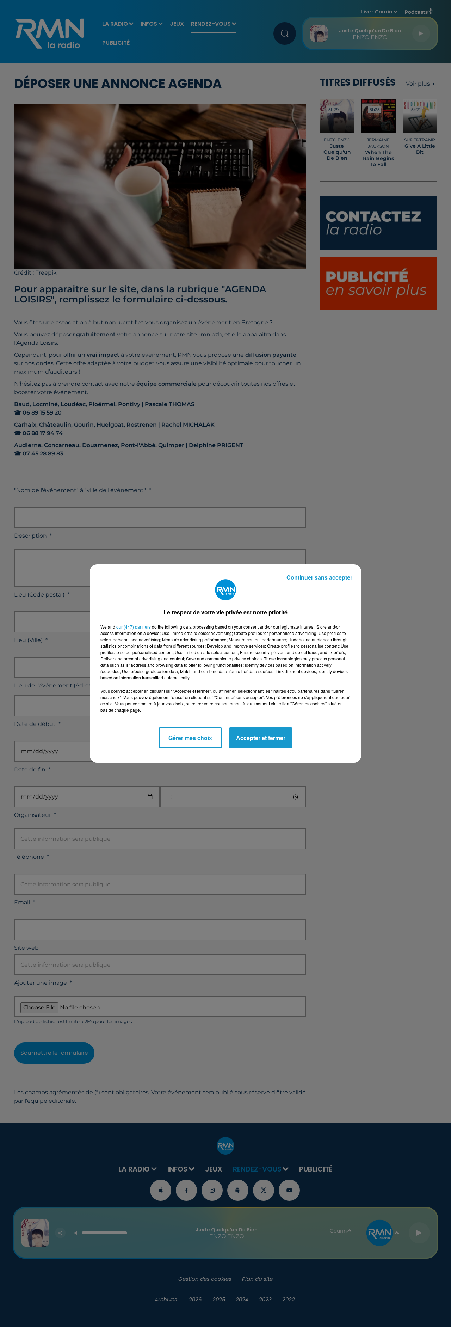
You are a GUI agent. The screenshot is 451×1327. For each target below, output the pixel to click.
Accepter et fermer (260, 738)
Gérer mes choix (190, 738)
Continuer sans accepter (319, 577)
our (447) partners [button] (133, 627)
